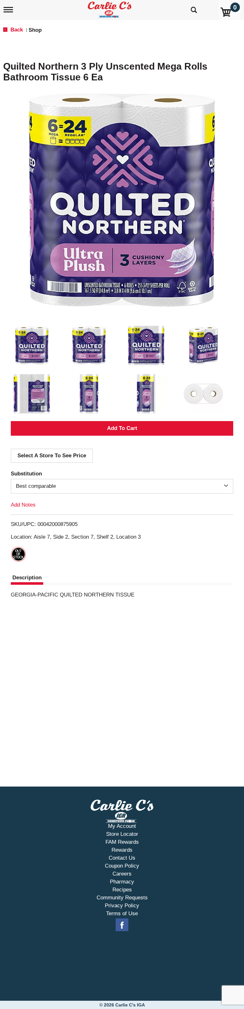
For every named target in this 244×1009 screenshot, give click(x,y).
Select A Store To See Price (51, 456)
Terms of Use (122, 913)
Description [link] (27, 578)
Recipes (122, 890)
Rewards (122, 850)
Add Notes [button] (23, 505)
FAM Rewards (122, 842)
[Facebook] (122, 925)
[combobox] (122, 486)
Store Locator (122, 834)
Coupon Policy (122, 866)
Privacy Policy (122, 906)
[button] (32, 345)
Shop (35, 30)
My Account (122, 826)
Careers (122, 874)
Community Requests (122, 898)
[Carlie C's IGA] (110, 8)
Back (16, 30)
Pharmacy (122, 882)
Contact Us (122, 858)
